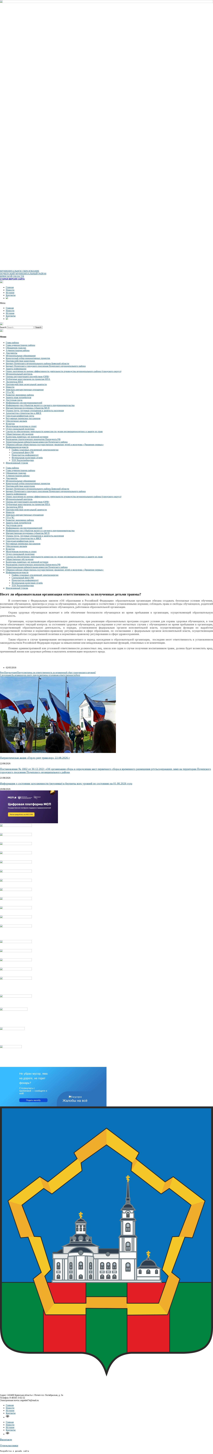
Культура (10, 423)
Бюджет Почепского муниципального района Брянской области (37, 363)
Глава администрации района (20, 345)
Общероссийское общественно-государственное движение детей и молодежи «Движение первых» (55, 444)
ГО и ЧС (10, 392)
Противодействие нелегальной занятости (26, 384)
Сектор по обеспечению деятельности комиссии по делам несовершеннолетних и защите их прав (54, 431)
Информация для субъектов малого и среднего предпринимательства (40, 405)
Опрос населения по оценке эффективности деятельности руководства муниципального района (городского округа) (63, 371)
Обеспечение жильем (16, 421)
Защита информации (16, 368)
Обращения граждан (16, 348)
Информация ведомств (17, 447)
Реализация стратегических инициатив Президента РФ (33, 439)
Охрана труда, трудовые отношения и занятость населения (35, 410)
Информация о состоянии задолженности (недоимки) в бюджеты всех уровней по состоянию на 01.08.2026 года (66, 783)
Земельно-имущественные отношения (24, 389)
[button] (106, 303)
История (10, 292)
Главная (10, 287)
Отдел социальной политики (20, 429)
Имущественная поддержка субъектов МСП (28, 408)
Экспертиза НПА (14, 382)
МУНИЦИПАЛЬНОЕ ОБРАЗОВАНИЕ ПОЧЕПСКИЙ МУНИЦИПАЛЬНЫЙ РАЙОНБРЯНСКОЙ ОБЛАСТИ (23, 274)
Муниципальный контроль (19, 374)
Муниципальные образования (21, 355)
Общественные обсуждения (19, 434)
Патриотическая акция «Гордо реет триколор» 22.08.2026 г (35, 757)
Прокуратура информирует (25, 455)
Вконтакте (6, 1439)
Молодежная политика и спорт (21, 426)
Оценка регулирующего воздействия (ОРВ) (27, 376)
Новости (10, 290)
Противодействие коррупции (20, 361)
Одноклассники (9, 1445)
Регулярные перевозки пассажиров (23, 418)
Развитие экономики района (20, 395)
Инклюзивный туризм (17, 463)
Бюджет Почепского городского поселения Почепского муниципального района (46, 366)
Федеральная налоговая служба (27, 457)
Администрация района (17, 350)
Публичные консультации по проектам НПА (28, 379)
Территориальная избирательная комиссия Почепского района (37, 442)
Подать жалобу (33, 1100)
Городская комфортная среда (20, 416)
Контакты (11, 295)
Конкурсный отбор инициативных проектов (28, 358)
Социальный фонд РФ (23, 452)
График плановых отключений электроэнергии (35, 450)
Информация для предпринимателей (24, 402)
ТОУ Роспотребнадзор (23, 460)
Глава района (12, 342)
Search (3, 327)
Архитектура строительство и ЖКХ (23, 413)
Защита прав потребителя (18, 397)
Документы (11, 353)
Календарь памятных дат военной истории (27, 436)
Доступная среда (14, 400)
